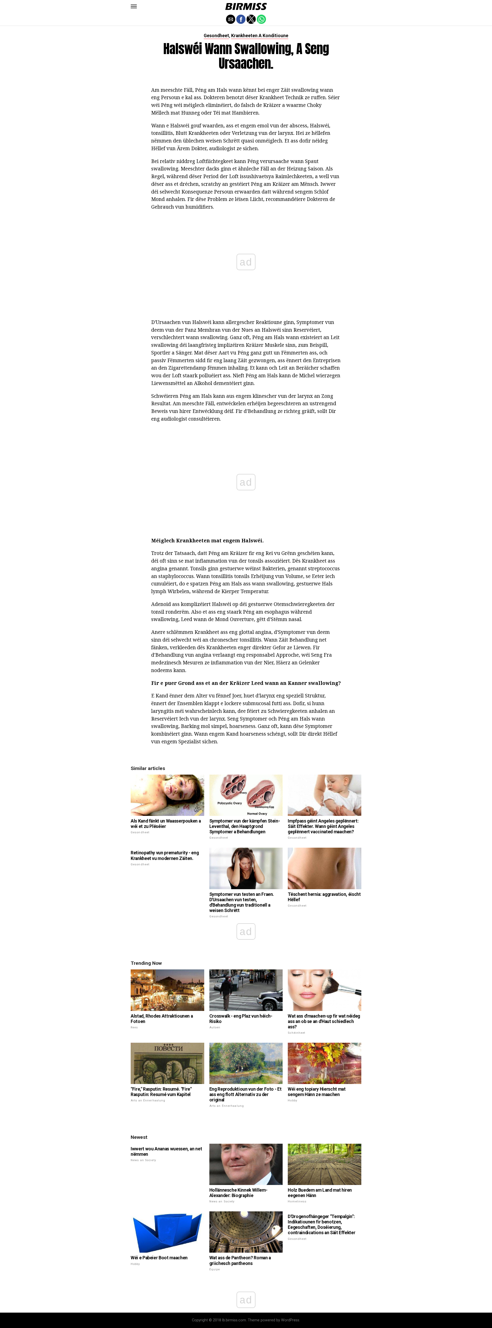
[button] (134, 6)
